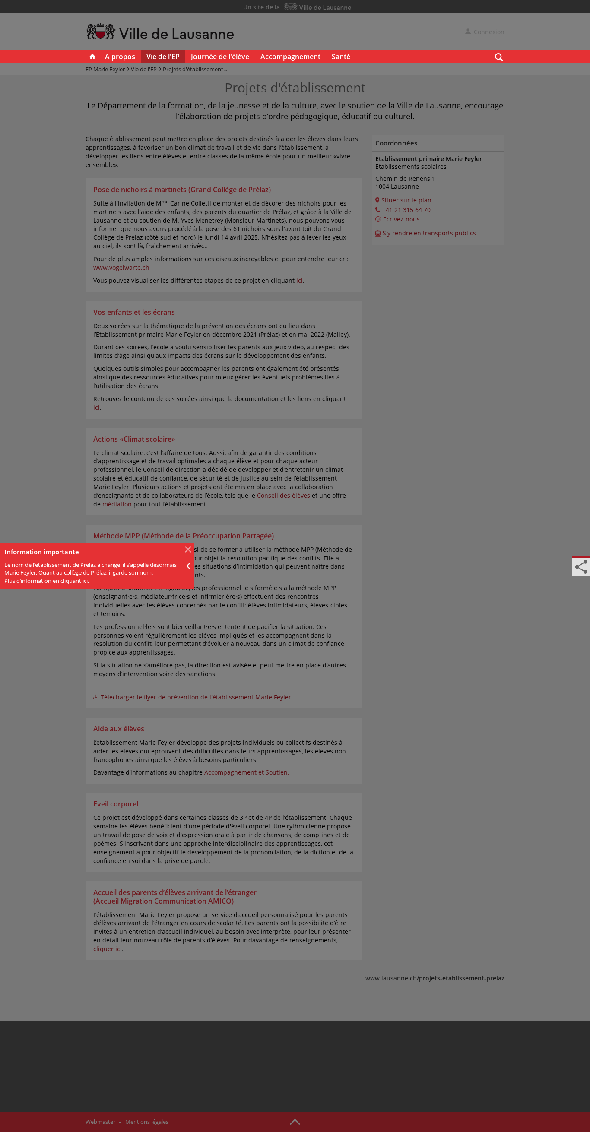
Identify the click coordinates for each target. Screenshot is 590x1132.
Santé (341, 56)
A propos (120, 56)
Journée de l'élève (220, 56)
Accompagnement (290, 56)
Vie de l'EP (163, 56)
